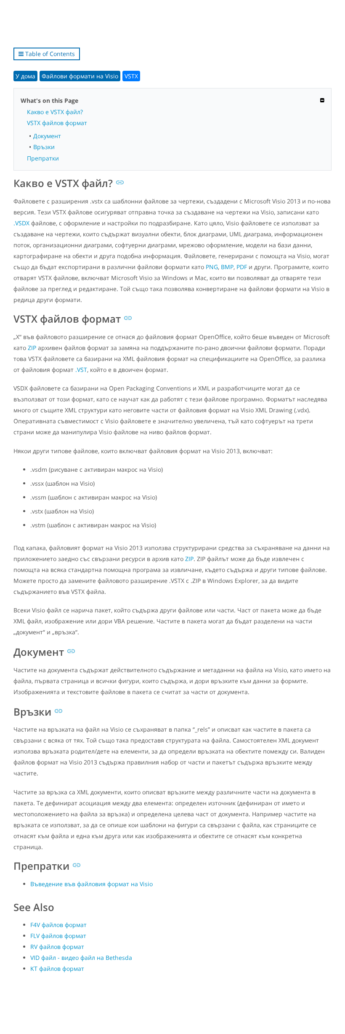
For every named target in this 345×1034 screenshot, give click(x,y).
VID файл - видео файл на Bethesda (81, 958)
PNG (212, 267)
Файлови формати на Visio (80, 76)
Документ (47, 136)
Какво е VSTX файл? (55, 112)
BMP (227, 267)
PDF (241, 267)
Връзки (44, 147)
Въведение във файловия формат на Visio (91, 884)
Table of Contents (49, 54)
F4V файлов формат (58, 925)
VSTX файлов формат (57, 123)
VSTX (131, 76)
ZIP (32, 348)
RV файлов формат (57, 947)
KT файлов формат (57, 969)
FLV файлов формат (58, 936)
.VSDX (21, 223)
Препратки (43, 158)
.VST (81, 370)
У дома (25, 76)
